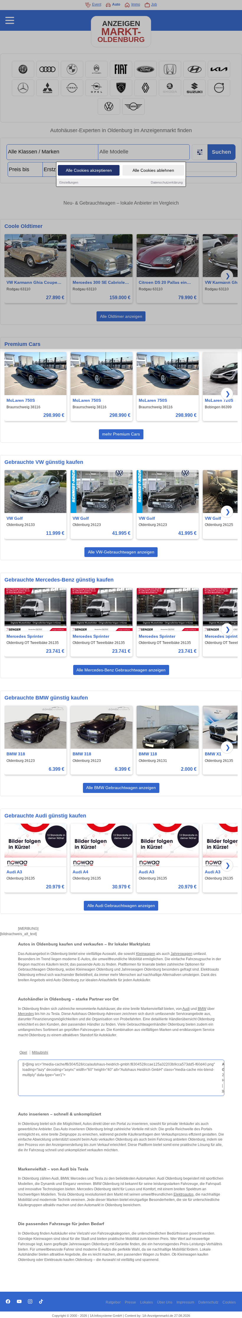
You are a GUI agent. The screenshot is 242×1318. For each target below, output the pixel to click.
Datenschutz (208, 1302)
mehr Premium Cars (121, 434)
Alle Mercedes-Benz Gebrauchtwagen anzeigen (121, 670)
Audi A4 (80, 872)
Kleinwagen (145, 954)
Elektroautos (184, 1194)
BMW (202, 1009)
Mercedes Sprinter (24, 636)
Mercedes (26, 1014)
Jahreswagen (181, 954)
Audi (186, 1009)
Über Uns (164, 1302)
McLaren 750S (20, 400)
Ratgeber (113, 1302)
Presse (130, 1302)
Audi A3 (14, 872)
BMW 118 (148, 754)
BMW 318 (15, 754)
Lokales (146, 1302)
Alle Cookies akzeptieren (89, 170)
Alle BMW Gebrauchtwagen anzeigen (121, 787)
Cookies (229, 1302)
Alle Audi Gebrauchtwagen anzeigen (121, 905)
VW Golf (14, 518)
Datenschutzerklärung (167, 182)
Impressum (185, 1302)
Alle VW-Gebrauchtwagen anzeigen (121, 552)
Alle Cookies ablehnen (153, 170)
